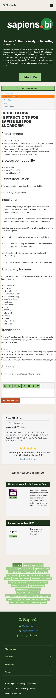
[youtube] (37, 636)
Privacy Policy (22, 688)
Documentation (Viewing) (27, 88)
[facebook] (19, 636)
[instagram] (28, 636)
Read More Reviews (28, 459)
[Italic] (9, 386)
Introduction (8, 93)
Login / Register (30, 630)
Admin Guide (9, 107)
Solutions (28, 656)
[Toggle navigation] (51, 6)
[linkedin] (32, 636)
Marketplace (28, 649)
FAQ (5, 103)
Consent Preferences (12, 693)
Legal (32, 688)
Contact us (27, 625)
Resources (28, 664)
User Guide (8, 100)
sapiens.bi (10, 44)
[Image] (19, 386)
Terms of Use (8, 688)
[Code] (33, 386)
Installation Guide (10, 96)
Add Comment (11, 400)
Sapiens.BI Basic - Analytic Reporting (28, 41)
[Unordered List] (24, 386)
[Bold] (5, 386)
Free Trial (30, 76)
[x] (23, 636)
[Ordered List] (29, 386)
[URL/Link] (15, 386)
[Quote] (38, 386)
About (28, 672)
